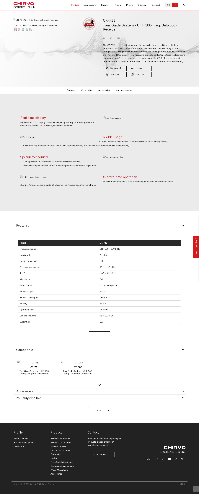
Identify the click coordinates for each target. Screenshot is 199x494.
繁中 (168, 5)
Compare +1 (115, 68)
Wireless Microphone (60, 442)
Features (71, 90)
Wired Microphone (59, 469)
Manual (140, 74)
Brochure (115, 74)
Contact (156, 5)
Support (105, 5)
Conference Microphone (62, 466)
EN (175, 5)
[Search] (184, 4)
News (118, 5)
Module (54, 458)
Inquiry (140, 68)
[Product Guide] (89, 23)
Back (99, 410)
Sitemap (142, 5)
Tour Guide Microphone (61, 462)
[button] (99, 384)
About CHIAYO (21, 438)
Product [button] (75, 5)
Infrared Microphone (60, 450)
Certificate (19, 446)
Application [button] (90, 5)
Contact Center (100, 454)
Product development (24, 442)
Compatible (86, 90)
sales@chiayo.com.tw (98, 445)
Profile (129, 5)
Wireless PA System (60, 438)
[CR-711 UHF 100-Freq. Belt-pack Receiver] (15, 29)
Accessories (104, 90)
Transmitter (56, 454)
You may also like (124, 90)
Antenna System (58, 446)
